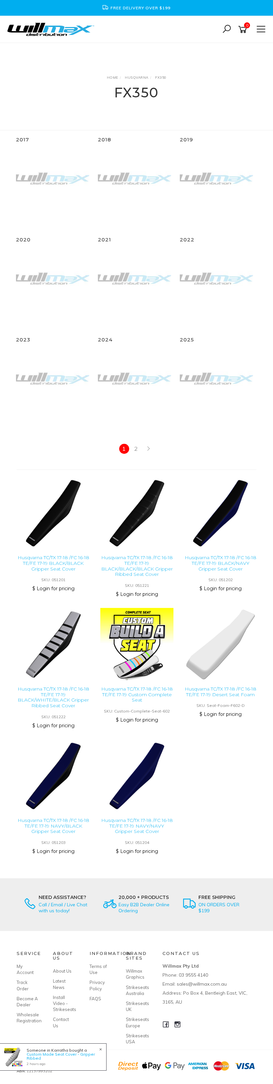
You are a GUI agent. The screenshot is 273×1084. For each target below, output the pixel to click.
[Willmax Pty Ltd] (52, 29)
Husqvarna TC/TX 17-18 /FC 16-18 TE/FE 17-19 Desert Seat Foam (220, 692)
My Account (25, 969)
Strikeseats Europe (136, 1022)
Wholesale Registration (27, 1017)
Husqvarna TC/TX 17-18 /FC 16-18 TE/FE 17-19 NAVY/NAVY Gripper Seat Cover (137, 826)
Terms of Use (98, 969)
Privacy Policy (97, 985)
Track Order (23, 985)
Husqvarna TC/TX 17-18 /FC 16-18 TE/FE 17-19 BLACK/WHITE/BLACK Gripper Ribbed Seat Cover (53, 697)
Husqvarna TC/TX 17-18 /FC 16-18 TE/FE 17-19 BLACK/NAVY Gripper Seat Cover (220, 563)
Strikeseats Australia (136, 990)
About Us (62, 971)
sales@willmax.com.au (202, 984)
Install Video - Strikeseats (63, 1003)
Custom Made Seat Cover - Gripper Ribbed (61, 1056)
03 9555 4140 (193, 975)
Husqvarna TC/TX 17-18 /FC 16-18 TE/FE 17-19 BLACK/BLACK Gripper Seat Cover (53, 563)
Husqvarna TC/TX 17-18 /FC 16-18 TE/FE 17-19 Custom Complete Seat (137, 694)
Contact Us (61, 1022)
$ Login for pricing (53, 589)
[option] (136, 7)
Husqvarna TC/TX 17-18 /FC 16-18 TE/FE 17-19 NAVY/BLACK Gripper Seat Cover (53, 826)
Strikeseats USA (136, 1038)
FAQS (95, 998)
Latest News (59, 984)
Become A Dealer (27, 1001)
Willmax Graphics (135, 974)
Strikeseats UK (136, 1006)
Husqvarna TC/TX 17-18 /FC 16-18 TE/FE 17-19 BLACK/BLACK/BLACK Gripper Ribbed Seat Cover (137, 566)
